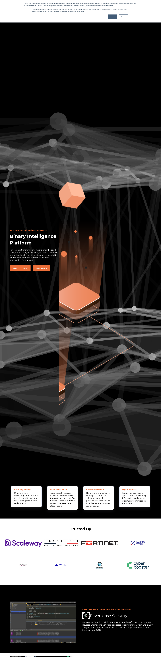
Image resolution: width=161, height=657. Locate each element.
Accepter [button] (112, 17)
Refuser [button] (123, 17)
